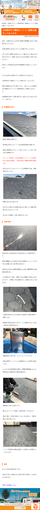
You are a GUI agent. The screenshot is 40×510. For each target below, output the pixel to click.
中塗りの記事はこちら (9, 485)
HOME (4, 23)
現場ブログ (11, 23)
